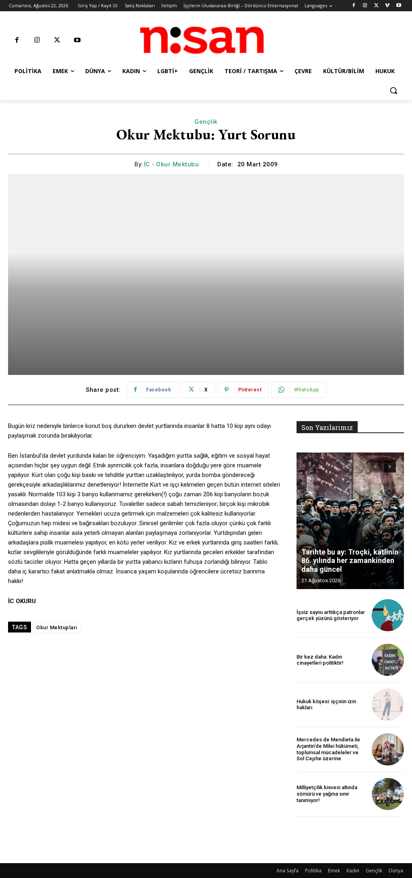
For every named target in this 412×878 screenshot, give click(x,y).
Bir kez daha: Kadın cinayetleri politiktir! (320, 660)
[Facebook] (353, 5)
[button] (393, 90)
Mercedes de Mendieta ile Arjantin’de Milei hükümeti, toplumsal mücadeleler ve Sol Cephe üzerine (328, 749)
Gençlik (206, 121)
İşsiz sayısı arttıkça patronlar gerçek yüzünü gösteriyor (331, 615)
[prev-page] (375, 466)
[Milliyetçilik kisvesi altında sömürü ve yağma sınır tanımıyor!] (388, 794)
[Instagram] (365, 5)
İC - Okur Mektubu (171, 164)
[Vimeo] (387, 5)
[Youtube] (398, 5)
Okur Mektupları (56, 627)
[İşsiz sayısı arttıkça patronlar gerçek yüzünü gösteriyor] (388, 615)
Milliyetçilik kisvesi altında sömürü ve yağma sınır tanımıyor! (327, 793)
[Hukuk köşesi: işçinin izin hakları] (388, 704)
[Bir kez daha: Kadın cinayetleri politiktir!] (388, 660)
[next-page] (390, 466)
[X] (376, 5)
